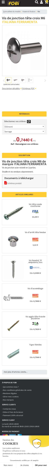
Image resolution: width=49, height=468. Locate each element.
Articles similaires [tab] (24, 194)
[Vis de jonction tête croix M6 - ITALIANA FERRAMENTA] (24, 50)
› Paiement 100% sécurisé (12, 415)
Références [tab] (24, 114)
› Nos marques (8, 400)
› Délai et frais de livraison (12, 412)
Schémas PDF (29, 88)
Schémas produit (14, 183)
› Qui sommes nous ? (10, 387)
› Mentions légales (9, 393)
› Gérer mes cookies (10, 396)
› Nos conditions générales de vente (17, 390)
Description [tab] (24, 155)
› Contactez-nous (9, 409)
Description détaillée (11, 88)
